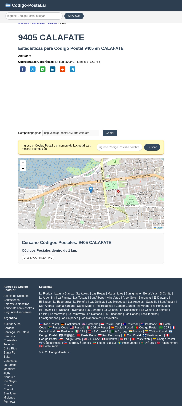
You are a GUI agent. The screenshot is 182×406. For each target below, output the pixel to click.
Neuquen (9, 377)
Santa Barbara (65, 305)
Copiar (110, 132)
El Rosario (62, 309)
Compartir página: (29, 132)
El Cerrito (165, 293)
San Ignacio (133, 293)
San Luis (9, 336)
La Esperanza (62, 301)
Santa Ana (82, 293)
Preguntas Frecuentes (17, 312)
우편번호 (69, 335)
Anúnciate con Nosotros (19, 308)
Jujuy (7, 373)
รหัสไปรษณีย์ (100, 331)
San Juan (10, 393)
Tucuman (9, 344)
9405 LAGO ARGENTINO (38, 257)
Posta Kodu (88, 335)
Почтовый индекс (79, 342)
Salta (7, 356)
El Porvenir (46, 309)
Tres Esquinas (104, 305)
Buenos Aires (12, 323)
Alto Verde (113, 297)
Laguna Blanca (64, 293)
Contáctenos (12, 299)
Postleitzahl (72, 324)
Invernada (77, 309)
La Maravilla (57, 313)
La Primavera (76, 313)
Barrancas (144, 297)
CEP (167, 327)
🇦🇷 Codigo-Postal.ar (25, 5)
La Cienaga (94, 309)
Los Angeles (136, 301)
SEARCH (74, 15)
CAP (82, 331)
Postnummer (130, 342)
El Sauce (45, 301)
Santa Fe (9, 352)
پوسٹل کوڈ (121, 331)
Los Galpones (69, 318)
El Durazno (161, 297)
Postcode (92, 324)
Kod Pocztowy (111, 335)
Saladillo (151, 301)
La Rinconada (113, 313)
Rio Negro (10, 381)
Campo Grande (125, 305)
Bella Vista (150, 293)
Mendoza (9, 368)
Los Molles (111, 318)
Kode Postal (51, 324)
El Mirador (143, 305)
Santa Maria (84, 305)
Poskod (79, 327)
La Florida (45, 293)
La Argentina (47, 297)
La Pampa (10, 364)
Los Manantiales (91, 318)
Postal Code (112, 324)
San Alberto (97, 297)
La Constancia (129, 309)
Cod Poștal (134, 335)
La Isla (43, 313)
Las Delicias (97, 301)
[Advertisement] (91, 101)
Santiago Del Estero (16, 332)
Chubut (8, 389)
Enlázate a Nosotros (16, 304)
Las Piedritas (149, 313)
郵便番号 (112, 339)
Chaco (8, 385)
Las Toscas (80, 297)
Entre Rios (10, 348)
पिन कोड (137, 331)
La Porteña (80, 301)
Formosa (9, 401)
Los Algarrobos (48, 318)
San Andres (46, 305)
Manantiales (115, 293)
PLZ (126, 339)
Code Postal (47, 331)
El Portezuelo (161, 305)
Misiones (9, 397)
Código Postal (99, 327)
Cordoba (9, 328)
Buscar (152, 147)
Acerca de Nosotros (16, 295)
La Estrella (161, 309)
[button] (91, 190)
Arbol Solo (129, 297)
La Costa (146, 309)
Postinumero (155, 335)
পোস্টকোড (149, 342)
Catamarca (10, 360)
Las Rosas (98, 293)
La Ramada (94, 313)
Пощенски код (106, 342)
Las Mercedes (116, 301)
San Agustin (167, 301)
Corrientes (10, 340)
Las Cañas (131, 313)
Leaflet (159, 227)
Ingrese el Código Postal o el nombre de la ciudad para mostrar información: (56, 147)
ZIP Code (94, 339)
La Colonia (111, 309)
